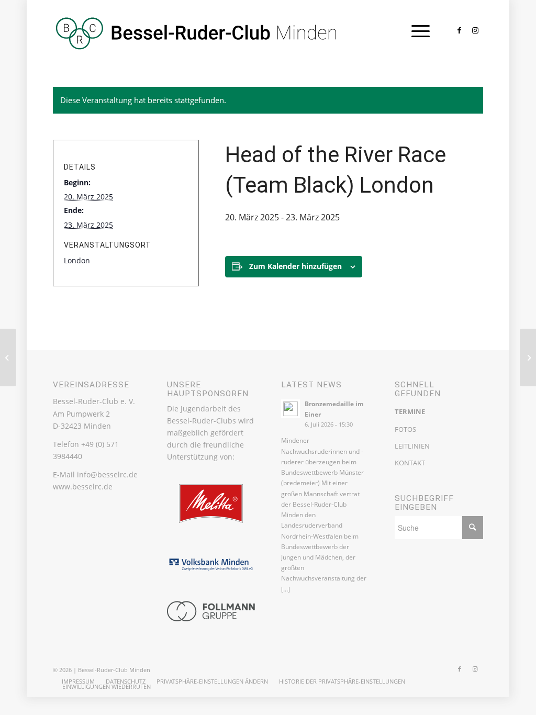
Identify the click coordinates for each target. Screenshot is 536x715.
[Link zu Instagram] (475, 30)
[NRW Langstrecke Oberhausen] (8, 357)
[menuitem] (78, 681)
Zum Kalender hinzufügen (295, 266)
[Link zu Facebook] (459, 30)
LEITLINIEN (412, 446)
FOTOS (405, 429)
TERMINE (410, 411)
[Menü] (417, 31)
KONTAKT (410, 462)
